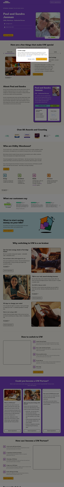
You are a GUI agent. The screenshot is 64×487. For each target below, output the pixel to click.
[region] (32, 55)
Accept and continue (41, 59)
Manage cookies (31, 59)
